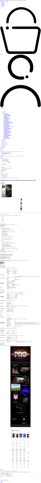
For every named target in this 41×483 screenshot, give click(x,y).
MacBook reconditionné (6, 118)
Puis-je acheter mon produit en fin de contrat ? (6, 153)
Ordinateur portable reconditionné (6, 123)
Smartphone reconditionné (5, 113)
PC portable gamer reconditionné (7, 131)
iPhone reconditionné (6, 117)
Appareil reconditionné (6, 127)
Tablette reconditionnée (5, 133)
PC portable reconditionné (6, 125)
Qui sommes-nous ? (2, 148)
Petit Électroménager (4, 140)
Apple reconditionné (5, 116)
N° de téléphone (9, 162)
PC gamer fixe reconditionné (7, 128)
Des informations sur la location (5, 159)
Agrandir (1, 197)
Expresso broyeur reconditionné (6, 138)
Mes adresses (3, 3)
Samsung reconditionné (5, 120)
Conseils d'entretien (2, 147)
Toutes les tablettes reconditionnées (7, 135)
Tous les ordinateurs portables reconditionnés (8, 126)
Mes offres (3, 4)
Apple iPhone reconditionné (7, 114)
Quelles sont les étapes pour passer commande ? (6, 152)
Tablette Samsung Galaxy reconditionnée (8, 122)
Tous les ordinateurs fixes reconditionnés (8, 129)
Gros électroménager (4, 139)
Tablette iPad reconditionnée (7, 134)
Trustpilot (1, 482)
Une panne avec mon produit (5, 160)
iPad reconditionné (6, 119)
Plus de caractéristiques (2, 342)
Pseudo (8, 474)
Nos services (4, 109)
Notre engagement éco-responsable (6, 110)
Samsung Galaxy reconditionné (7, 115)
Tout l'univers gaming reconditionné (7, 132)
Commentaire (2, 480)
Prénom (9, 161)
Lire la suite (1, 469)
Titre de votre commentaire (10, 475)
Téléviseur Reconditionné (6, 137)
